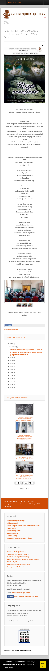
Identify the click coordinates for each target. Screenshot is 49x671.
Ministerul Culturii (12, 523)
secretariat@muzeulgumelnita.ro (21, 593)
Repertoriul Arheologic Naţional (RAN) (18, 557)
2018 (10, 378)
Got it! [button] (42, 665)
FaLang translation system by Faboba (11, 329)
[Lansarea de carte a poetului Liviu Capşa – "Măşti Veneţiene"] (24, 75)
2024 (10, 361)
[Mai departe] (31, 483)
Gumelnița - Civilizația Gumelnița (16, 552)
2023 (10, 363)
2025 (10, 357)
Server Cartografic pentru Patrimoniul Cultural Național (23, 559)
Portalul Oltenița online (14, 531)
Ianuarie (12, 347)
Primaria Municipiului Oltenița (15, 521)
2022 (10, 366)
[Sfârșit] (33, 483)
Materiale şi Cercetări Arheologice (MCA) (18, 564)
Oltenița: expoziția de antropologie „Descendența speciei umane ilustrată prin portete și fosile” (24, 437)
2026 (10, 344)
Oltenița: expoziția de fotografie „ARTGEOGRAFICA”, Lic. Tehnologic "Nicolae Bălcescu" (24, 477)
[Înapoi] (18, 483)
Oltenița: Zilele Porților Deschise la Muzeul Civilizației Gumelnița (24, 458)
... (26, 483)
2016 (10, 384)
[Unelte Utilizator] (41, 45)
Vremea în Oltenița (12, 533)
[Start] (15, 483)
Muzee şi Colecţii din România (15, 567)
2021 (10, 369)
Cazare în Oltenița (12, 536)
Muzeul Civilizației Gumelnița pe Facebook (26, 596)
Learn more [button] (8, 667)
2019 (10, 375)
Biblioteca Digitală (12, 562)
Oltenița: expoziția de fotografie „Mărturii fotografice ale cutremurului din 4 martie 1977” (24, 418)
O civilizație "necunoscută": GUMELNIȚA (18, 554)
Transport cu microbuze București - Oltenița (19, 538)
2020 (10, 372)
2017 (10, 381)
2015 (10, 387)
